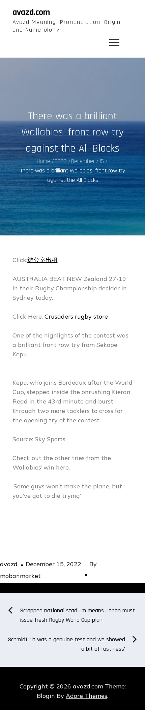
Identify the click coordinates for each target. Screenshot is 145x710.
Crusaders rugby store (76, 316)
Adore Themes (86, 696)
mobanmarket (20, 576)
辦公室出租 (42, 260)
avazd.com (31, 12)
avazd (9, 564)
